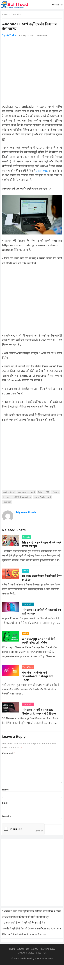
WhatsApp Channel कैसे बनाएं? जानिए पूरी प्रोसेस (38, 640)
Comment (8, 753)
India (40, 492)
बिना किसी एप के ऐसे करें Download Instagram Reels (37, 676)
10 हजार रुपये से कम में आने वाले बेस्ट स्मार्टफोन (42, 578)
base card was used (26, 492)
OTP (47, 492)
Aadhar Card (8, 492)
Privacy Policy (47, 948)
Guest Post (42, 952)
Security (6, 497)
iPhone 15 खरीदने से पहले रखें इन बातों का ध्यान (41, 611)
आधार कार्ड (42, 171)
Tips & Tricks (15, 14)
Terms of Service (25, 952)
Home (4, 14)
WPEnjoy (48, 958)
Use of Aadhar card (42, 497)
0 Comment (42, 35)
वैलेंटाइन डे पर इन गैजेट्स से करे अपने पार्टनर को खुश (41, 544)
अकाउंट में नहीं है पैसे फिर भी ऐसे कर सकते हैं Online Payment (31, 928)
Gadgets (26, 537)
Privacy (56, 492)
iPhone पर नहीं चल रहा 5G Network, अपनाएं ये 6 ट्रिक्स (39, 711)
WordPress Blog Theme (30, 958)
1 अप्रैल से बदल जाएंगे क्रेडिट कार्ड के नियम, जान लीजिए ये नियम (31, 911)
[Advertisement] (32, 72)
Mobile (25, 570)
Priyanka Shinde (26, 512)
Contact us (32, 948)
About (20, 948)
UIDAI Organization (22, 497)
